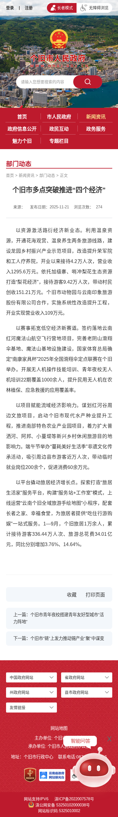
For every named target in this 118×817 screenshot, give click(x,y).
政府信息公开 (22, 129)
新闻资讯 (96, 116)
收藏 (72, 594)
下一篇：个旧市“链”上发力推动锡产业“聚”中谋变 (58, 638)
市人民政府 (59, 116)
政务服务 (96, 129)
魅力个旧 (22, 141)
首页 (22, 116)
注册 (29, 7)
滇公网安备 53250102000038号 (62, 805)
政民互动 (59, 129)
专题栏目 (59, 141)
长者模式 (65, 7)
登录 (10, 7)
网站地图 (59, 728)
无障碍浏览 (99, 7)
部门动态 (47, 175)
